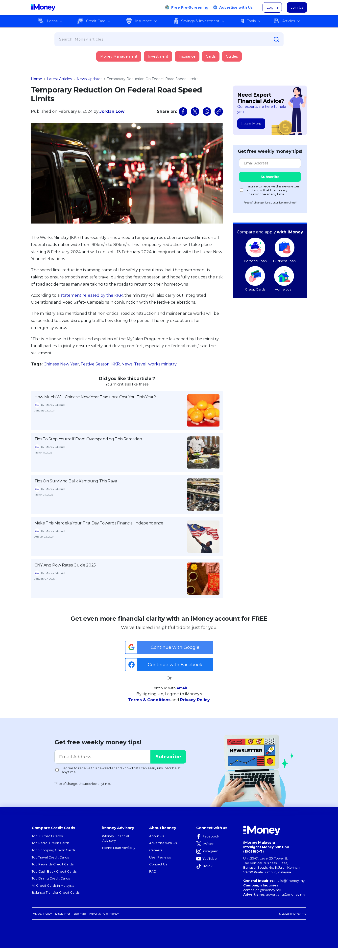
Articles (288, 21)
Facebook (210, 836)
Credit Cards (255, 289)
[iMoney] (43, 7)
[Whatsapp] (207, 111)
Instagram (210, 851)
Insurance (143, 21)
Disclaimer (62, 913)
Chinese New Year (61, 364)
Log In (272, 7)
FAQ (152, 871)
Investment (158, 56)
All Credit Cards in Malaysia (53, 885)
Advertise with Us (236, 7)
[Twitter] (195, 111)
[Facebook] (183, 111)
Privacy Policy (195, 700)
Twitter (208, 844)
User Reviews (160, 857)
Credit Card (95, 21)
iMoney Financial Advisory (115, 838)
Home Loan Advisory (118, 848)
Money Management (118, 56)
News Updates (89, 79)
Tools (251, 21)
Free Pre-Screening (189, 7)
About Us (156, 836)
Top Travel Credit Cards (50, 857)
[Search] (277, 39)
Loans (52, 21)
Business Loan (284, 261)
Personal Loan (255, 261)
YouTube (209, 858)
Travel (140, 364)
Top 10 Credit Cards (47, 836)
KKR (115, 364)
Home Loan (284, 289)
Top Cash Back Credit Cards (54, 871)
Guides (232, 56)
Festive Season (95, 364)
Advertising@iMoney (104, 913)
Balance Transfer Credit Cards (55, 892)
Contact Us (158, 864)
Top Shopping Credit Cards (53, 850)
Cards (211, 56)
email (182, 688)
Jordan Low (111, 111)
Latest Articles (59, 79)
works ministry (162, 364)
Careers (155, 850)
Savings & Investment (200, 21)
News (126, 364)
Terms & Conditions (149, 700)
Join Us (297, 7)
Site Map (79, 913)
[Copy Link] (219, 111)
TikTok (207, 866)
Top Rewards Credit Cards (52, 864)
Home (36, 79)
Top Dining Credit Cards (51, 878)
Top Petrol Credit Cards (50, 843)
